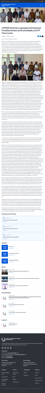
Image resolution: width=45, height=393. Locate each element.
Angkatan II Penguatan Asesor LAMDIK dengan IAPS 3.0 (19, 271)
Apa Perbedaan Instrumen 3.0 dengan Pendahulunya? (18, 285)
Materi (36, 375)
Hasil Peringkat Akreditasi (5, 380)
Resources (37, 369)
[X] (42, 36)
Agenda (14, 379)
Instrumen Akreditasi (4, 384)
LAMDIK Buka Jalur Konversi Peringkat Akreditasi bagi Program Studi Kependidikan (24, 278)
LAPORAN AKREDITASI (13, 324)
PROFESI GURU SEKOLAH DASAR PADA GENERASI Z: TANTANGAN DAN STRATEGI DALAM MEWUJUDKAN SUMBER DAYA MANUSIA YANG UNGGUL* (25, 297)
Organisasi (26, 375)
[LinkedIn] (40, 36)
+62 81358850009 (9, 357)
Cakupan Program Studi (5, 373)
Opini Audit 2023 (38, 377)
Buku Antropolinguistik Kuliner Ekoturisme (16, 304)
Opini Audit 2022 (38, 380)
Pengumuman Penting (16, 373)
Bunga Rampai (16, 382)
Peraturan (37, 372)
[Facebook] (38, 36)
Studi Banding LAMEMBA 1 (13, 260)
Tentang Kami (27, 369)
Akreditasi (4, 369)
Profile (25, 372)
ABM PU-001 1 (11, 246)
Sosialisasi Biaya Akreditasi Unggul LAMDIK (11, 236)
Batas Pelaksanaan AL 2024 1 (14, 253)
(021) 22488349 (9, 356)
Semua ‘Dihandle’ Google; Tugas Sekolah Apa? (17, 312)
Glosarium (37, 383)
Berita (4, 36)
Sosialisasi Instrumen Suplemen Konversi (10, 220)
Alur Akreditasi (5, 376)
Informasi (15, 369)
